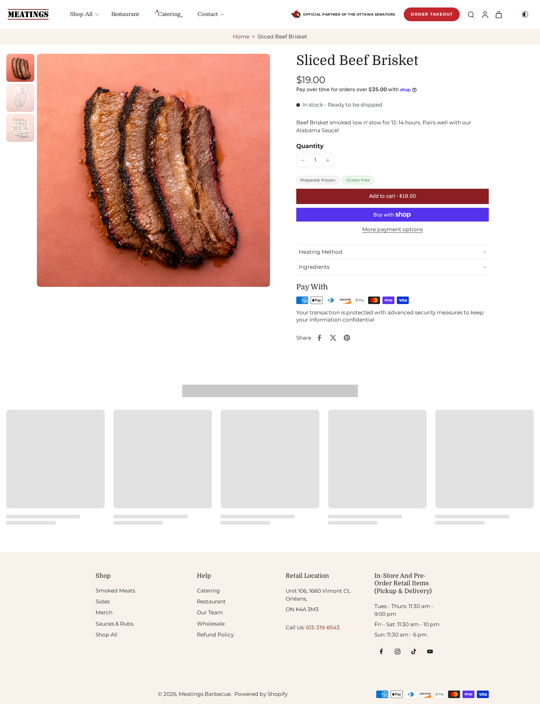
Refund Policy (215, 634)
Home (241, 36)
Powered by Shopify (261, 694)
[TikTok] (414, 651)
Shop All (81, 13)
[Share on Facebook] (319, 338)
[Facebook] (381, 651)
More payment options (392, 229)
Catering (208, 590)
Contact (208, 13)
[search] (471, 14)
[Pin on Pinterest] (347, 338)
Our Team (210, 612)
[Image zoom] (153, 170)
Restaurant (125, 13)
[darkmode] (522, 14)
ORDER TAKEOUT (432, 14)
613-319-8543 (323, 627)
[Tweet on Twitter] (333, 338)
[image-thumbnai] (20, 68)
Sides (103, 601)
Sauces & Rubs (114, 623)
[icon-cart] (498, 14)
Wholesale (211, 623)
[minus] (303, 160)
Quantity (309, 146)
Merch (104, 612)
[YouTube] (430, 651)
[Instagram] (397, 651)
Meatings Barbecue (205, 694)
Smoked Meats (115, 590)
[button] (392, 196)
